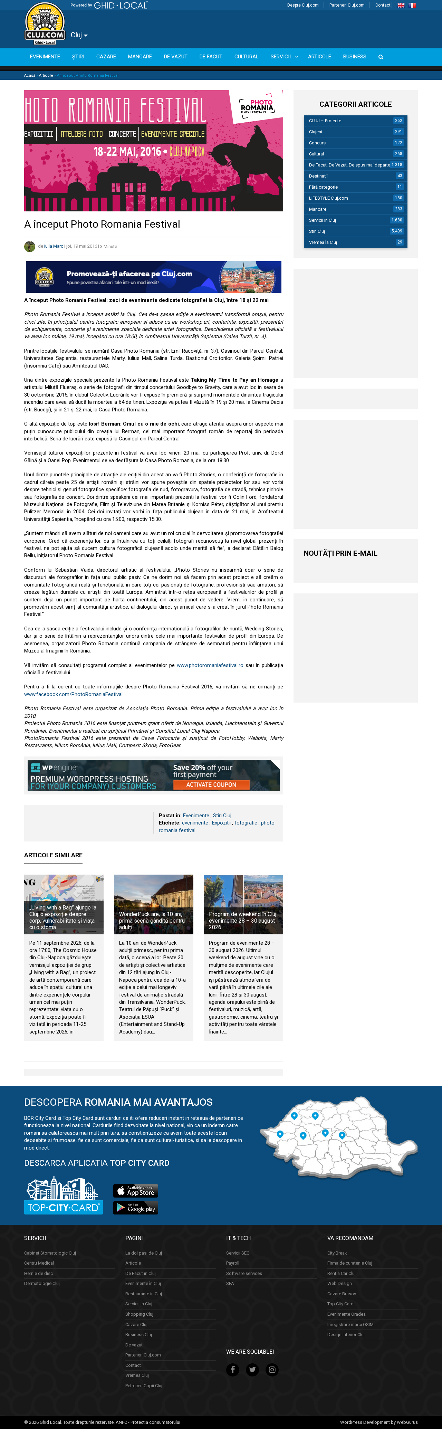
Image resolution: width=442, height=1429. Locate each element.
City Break (337, 1252)
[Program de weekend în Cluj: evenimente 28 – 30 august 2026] (243, 904)
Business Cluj (138, 1334)
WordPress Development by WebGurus (379, 1422)
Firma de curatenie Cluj (349, 1263)
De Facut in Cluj (140, 1273)
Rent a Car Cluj (341, 1273)
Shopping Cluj (139, 1314)
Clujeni (315, 131)
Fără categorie (323, 187)
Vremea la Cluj (323, 242)
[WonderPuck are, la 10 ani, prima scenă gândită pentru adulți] (153, 904)
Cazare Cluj (136, 1324)
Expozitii (221, 823)
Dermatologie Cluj (42, 1283)
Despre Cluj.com (303, 5)
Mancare (317, 209)
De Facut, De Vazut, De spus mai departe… (351, 165)
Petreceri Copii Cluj (143, 1385)
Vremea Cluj (137, 1375)
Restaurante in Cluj (143, 1293)
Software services (244, 1273)
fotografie (245, 823)
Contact (383, 5)
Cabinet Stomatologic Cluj (50, 1252)
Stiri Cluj (222, 815)
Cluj (77, 35)
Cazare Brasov (341, 1293)
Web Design (339, 1283)
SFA (230, 1283)
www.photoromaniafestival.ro (209, 665)
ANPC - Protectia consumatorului (148, 1422)
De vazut (134, 1344)
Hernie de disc (38, 1273)
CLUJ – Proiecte (325, 120)
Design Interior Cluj (346, 1334)
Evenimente (196, 815)
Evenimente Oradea (346, 1314)
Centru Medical (39, 1263)
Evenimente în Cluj (143, 1283)
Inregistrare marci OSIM (350, 1324)
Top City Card (340, 1303)
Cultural (316, 153)
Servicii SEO (238, 1252)
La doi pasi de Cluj (143, 1252)
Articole (46, 75)
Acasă (29, 75)
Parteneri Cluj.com (347, 5)
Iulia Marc (53, 246)
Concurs (317, 142)
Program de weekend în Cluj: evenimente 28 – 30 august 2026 (243, 921)
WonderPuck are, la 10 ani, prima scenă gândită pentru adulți (152, 921)
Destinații (318, 176)
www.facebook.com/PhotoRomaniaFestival (73, 694)
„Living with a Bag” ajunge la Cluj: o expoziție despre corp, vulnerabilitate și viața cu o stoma (62, 917)
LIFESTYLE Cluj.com (328, 198)
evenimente (195, 823)
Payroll (232, 1263)
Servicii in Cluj (322, 220)
